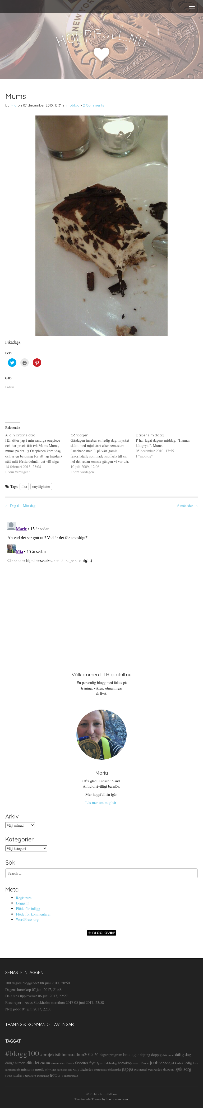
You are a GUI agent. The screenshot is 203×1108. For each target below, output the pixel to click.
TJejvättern (29, 1075)
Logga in (22, 902)
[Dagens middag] (168, 445)
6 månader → (187, 505)
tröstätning (43, 1075)
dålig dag (183, 1054)
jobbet (164, 1062)
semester (155, 1069)
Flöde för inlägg (28, 908)
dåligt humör (15, 1062)
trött (53, 1075)
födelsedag (110, 1063)
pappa (127, 1069)
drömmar (168, 1055)
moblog (73, 105)
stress (8, 1075)
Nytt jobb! (13, 1008)
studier (17, 1075)
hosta (136, 1063)
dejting (145, 1054)
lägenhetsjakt (12, 1069)
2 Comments (93, 105)
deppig (156, 1054)
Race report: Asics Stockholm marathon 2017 (39, 1002)
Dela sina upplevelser (21, 995)
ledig (188, 1062)
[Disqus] (101, 586)
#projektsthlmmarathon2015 (67, 1054)
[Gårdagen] (103, 453)
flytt (92, 1062)
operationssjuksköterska (107, 1069)
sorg (187, 1069)
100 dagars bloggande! (22, 982)
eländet (32, 1062)
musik (39, 1069)
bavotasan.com (117, 1099)
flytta (99, 1063)
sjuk (179, 1069)
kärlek (179, 1063)
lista (195, 1063)
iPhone (144, 1063)
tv (59, 1075)
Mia (13, 105)
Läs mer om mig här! (101, 802)
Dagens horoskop (18, 989)
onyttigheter (41, 486)
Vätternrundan (70, 1075)
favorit (70, 1063)
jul (172, 1063)
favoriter (81, 1062)
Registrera (23, 897)
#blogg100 (22, 1053)
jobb (154, 1062)
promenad (140, 1069)
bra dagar (131, 1054)
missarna (27, 1069)
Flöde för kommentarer (33, 914)
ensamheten (58, 1063)
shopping (168, 1069)
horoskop (125, 1062)
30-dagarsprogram (108, 1054)
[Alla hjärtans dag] (38, 453)
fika (24, 486)
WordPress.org (27, 919)
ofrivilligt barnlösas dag (58, 1069)
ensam (45, 1062)
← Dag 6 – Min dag (20, 505)
